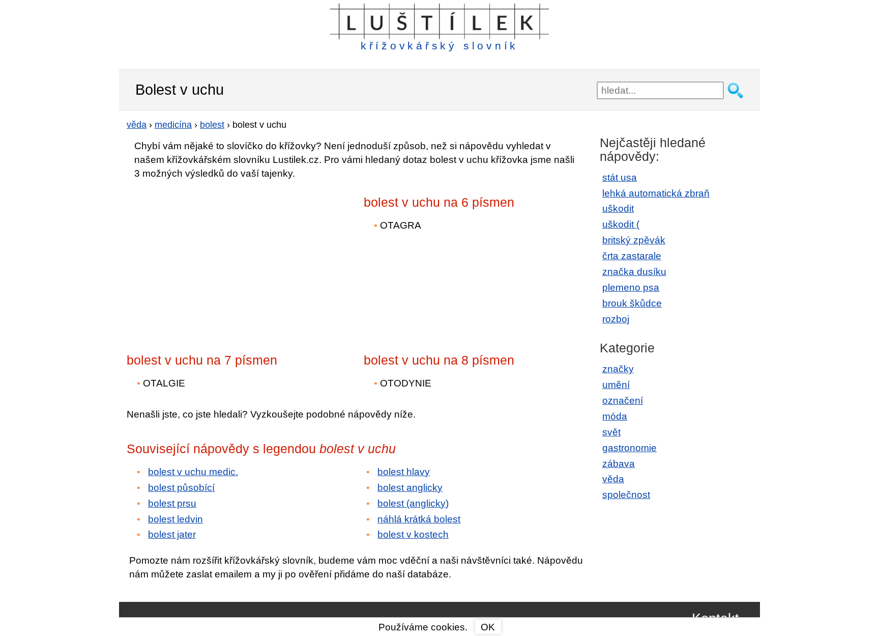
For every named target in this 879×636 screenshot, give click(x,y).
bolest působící (181, 487)
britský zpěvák (633, 240)
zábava (618, 463)
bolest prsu (172, 503)
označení (622, 400)
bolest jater (172, 534)
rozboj (615, 319)
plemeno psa (630, 287)
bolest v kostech (413, 534)
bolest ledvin (175, 519)
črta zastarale (631, 256)
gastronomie (629, 448)
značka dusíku (634, 271)
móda (614, 416)
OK (488, 627)
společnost (626, 494)
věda (613, 479)
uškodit (618, 208)
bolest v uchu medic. (193, 471)
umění (616, 384)
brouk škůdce (632, 303)
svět (611, 432)
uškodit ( (620, 224)
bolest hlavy (403, 471)
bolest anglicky (410, 487)
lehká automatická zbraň (656, 193)
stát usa (619, 177)
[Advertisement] (216, 259)
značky (618, 369)
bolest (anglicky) (413, 503)
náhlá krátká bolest (418, 519)
